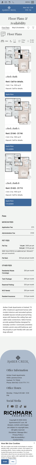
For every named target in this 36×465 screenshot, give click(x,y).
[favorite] (29, 70)
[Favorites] (28, 28)
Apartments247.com (16, 422)
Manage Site (22, 432)
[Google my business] (25, 406)
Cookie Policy (18, 440)
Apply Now (10, 94)
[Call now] (13, 2)
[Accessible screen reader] (2, 2)
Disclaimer (12, 432)
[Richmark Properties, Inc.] (18, 414)
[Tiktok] (21, 406)
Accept (5, 461)
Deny (12, 461)
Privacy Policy (18, 435)
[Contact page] (6, 2)
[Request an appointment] (9, 2)
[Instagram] (17, 406)
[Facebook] (8, 406)
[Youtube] (12, 406)
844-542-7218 (28, 8)
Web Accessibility (17, 437)
